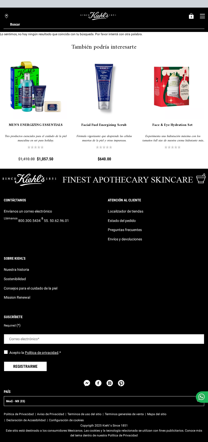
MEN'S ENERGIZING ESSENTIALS (36, 125)
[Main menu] (202, 16)
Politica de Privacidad (19, 414)
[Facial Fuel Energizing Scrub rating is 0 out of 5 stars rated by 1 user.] (104, 147)
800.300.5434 (29, 221)
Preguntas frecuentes (125, 230)
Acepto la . (35, 353)
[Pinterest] (121, 383)
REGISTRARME (25, 366)
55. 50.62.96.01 (56, 221)
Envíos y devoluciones (125, 239)
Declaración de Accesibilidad (26, 420)
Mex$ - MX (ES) (15, 401)
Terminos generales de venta (124, 414)
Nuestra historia (16, 269)
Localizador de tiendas (125, 211)
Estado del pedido (122, 221)
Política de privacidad (41, 353)
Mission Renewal (17, 297)
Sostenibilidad (15, 279)
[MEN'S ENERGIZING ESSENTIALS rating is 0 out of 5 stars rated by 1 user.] (35, 147)
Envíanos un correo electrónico (28, 211)
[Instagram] (109, 383)
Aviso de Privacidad (50, 414)
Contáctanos (15, 200)
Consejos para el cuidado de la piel (30, 288)
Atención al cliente (124, 200)
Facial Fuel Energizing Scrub (104, 125)
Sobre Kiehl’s (15, 258)
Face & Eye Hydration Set (172, 125)
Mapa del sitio (156, 414)
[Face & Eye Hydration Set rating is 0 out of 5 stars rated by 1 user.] (172, 147)
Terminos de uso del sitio (84, 414)
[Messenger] (87, 383)
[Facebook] (98, 383)
